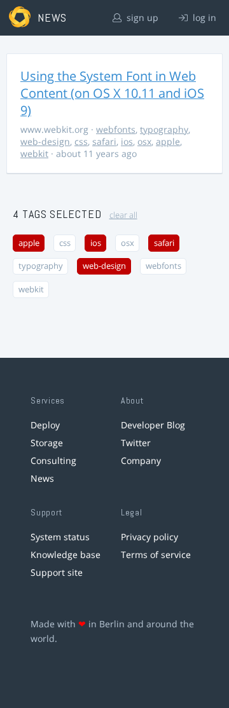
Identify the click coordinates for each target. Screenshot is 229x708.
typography (164, 129)
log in (203, 17)
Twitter (136, 443)
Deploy (45, 425)
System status (60, 537)
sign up (141, 17)
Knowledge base (66, 554)
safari (104, 141)
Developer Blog (153, 425)
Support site (57, 572)
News (42, 478)
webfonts (115, 129)
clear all (123, 215)
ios (127, 141)
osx (144, 141)
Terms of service (156, 554)
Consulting (53, 460)
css (81, 141)
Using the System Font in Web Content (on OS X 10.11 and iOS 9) (112, 93)
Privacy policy (149, 537)
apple (168, 141)
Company (141, 460)
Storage (47, 443)
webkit (34, 153)
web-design (45, 141)
